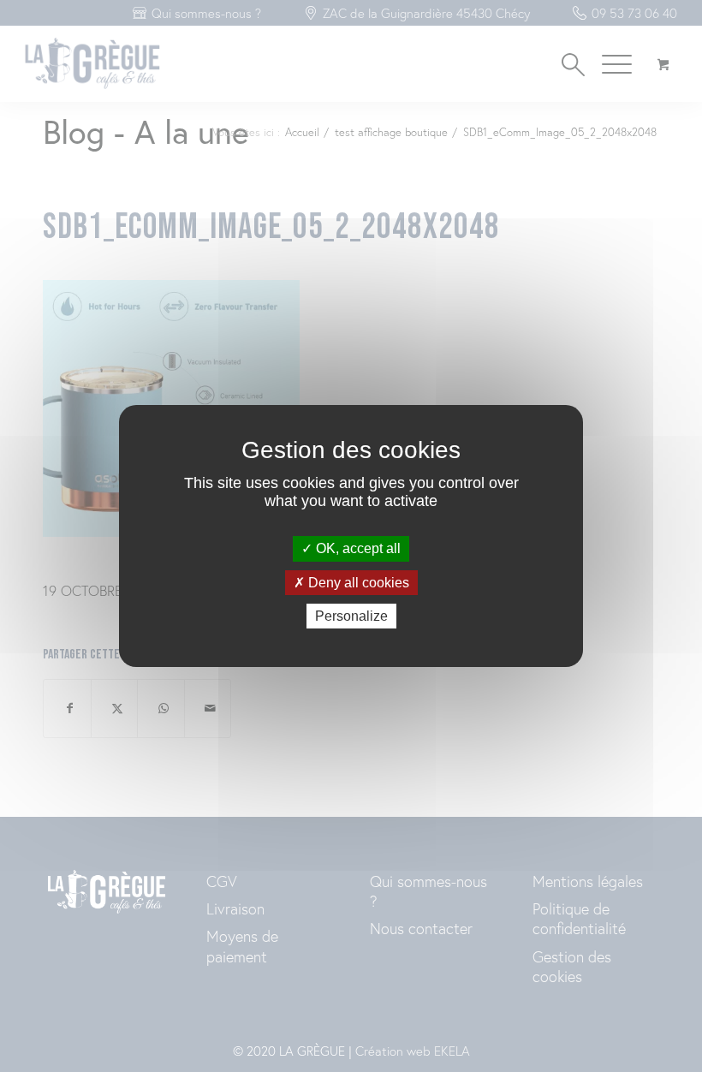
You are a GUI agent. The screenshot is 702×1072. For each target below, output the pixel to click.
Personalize (351, 616)
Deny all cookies (357, 582)
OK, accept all (356, 548)
